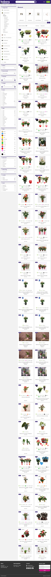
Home (2, 4)
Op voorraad (5, 71)
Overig (5, 28)
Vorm (3, 90)
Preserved (5, 43)
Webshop (5, 4)
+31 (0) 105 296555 (30, 566)
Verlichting (5, 48)
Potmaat (4, 76)
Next (49, 22)
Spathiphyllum (6, 23)
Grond (4, 30)
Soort (3, 183)
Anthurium (6, 17)
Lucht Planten (6, 19)
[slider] (2, 80)
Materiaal (4, 157)
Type (3, 108)
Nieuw (3, 65)
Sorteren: (37, 25)
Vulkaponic (6, 26)
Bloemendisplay (6, 51)
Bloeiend (4, 15)
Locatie (4, 175)
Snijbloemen (6, 40)
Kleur (3, 129)
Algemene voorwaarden (46, 575)
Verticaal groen (6, 59)
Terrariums (5, 56)
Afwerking (4, 169)
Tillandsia (5, 25)
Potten (5, 34)
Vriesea (5, 22)
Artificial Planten (6, 10)
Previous (48, 22)
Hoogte (4, 83)
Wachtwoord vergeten (42, 572)
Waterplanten (5, 32)
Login (48, 1)
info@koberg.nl (30, 565)
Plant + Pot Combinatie (7, 37)
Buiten (4, 29)
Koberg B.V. (6, 1)
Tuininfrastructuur (7, 45)
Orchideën (6, 21)
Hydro (4, 14)
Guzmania (5, 18)
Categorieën (5, 7)
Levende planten (10, 4)
